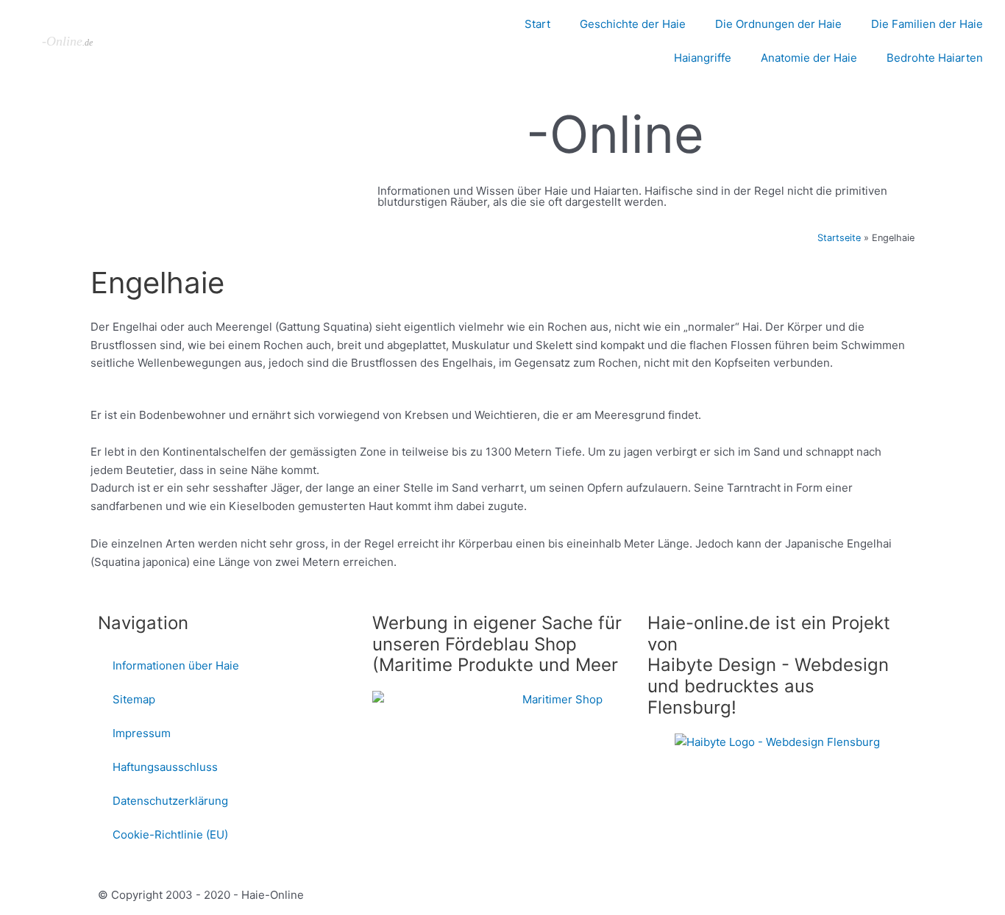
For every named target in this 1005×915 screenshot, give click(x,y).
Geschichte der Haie (633, 24)
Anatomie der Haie (809, 58)
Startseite (839, 237)
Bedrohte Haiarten (935, 58)
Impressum (142, 733)
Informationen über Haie (176, 665)
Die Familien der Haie (927, 24)
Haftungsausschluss (165, 767)
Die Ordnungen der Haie (778, 24)
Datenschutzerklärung (170, 801)
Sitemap (134, 699)
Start (537, 24)
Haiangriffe (702, 58)
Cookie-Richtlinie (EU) (170, 835)
